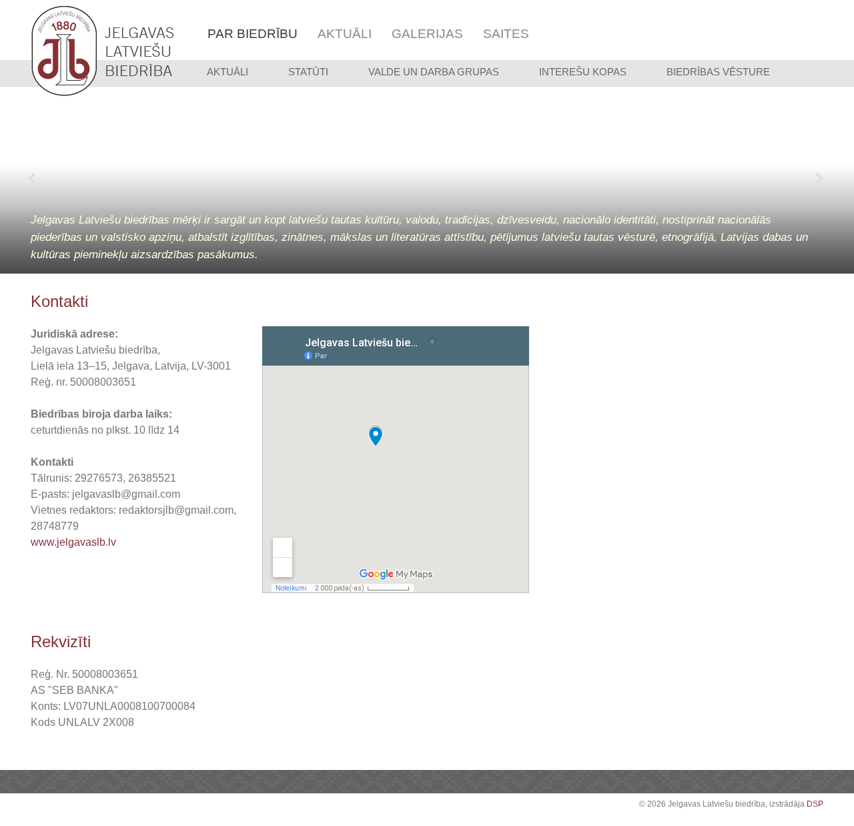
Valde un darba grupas (433, 71)
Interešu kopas (582, 71)
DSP (815, 804)
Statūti (308, 71)
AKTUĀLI (227, 71)
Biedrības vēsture (718, 71)
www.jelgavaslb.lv (73, 542)
